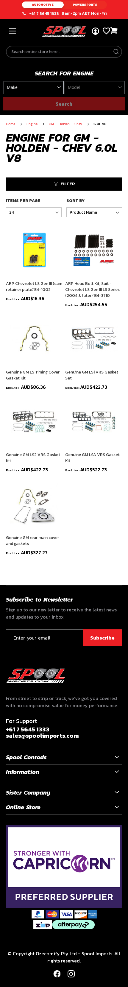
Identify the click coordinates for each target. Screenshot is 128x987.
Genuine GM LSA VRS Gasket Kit (92, 458)
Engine (32, 124)
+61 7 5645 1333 (44, 14)
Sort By (75, 201)
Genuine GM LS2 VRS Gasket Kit (33, 458)
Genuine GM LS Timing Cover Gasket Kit (33, 375)
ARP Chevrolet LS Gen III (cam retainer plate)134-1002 (34, 287)
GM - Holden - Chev (66, 124)
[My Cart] (114, 30)
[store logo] (64, 31)
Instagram (71, 973)
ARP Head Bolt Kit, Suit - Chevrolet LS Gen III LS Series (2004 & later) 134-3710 (92, 290)
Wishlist (106, 31)
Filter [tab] (67, 184)
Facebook (56, 973)
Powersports (85, 4)
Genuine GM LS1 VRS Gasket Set (91, 375)
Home (11, 124)
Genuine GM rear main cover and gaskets (32, 541)
